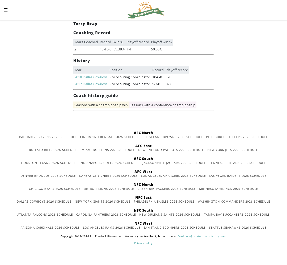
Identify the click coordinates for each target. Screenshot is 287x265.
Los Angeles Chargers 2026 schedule (173, 176)
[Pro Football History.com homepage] (146, 9)
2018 (78, 77)
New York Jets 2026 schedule (232, 150)
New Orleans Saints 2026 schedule (170, 214)
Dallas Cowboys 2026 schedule (44, 201)
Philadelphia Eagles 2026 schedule (164, 201)
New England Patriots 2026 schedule (171, 150)
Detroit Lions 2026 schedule (109, 189)
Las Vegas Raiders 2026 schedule (237, 176)
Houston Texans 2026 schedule (48, 163)
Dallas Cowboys (95, 77)
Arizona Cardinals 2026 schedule (50, 227)
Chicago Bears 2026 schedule (54, 189)
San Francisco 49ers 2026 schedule (175, 227)
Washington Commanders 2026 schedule (234, 201)
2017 (78, 84)
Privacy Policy (143, 243)
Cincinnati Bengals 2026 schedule (110, 137)
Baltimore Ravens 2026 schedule (48, 137)
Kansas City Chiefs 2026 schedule (108, 176)
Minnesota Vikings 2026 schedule (228, 189)
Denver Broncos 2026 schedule (48, 176)
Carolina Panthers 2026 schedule (106, 214)
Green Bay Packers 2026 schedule (166, 189)
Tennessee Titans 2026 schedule (237, 163)
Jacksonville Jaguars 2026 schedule (174, 163)
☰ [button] (5, 10)
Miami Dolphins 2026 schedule (108, 150)
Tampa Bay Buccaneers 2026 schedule (237, 214)
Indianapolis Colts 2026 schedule (109, 163)
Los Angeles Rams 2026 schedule (111, 227)
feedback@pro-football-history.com (202, 236)
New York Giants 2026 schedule (102, 201)
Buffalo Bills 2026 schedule (53, 150)
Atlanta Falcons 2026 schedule (45, 214)
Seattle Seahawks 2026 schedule (237, 227)
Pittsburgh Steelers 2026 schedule (237, 137)
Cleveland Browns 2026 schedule (173, 137)
